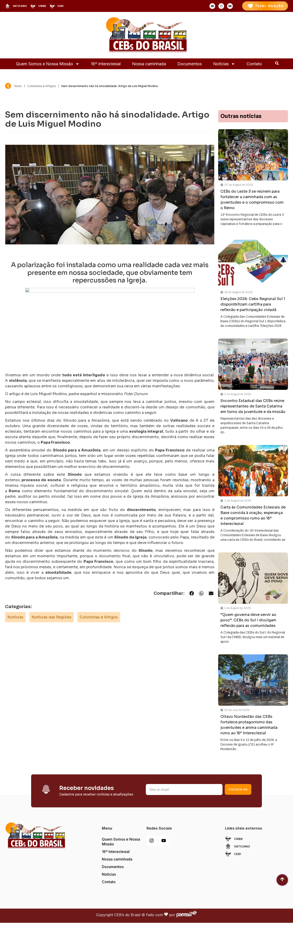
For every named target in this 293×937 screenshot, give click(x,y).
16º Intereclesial (106, 63)
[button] (191, 593)
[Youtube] (164, 841)
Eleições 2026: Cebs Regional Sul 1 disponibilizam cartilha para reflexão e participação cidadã (252, 304)
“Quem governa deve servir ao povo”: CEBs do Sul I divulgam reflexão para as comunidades (248, 620)
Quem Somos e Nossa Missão (44, 63)
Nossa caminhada (149, 63)
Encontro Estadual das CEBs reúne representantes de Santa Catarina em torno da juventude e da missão (252, 406)
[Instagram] (151, 841)
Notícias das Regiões (51, 617)
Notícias (221, 63)
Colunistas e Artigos (41, 86)
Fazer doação (269, 5)
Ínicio (18, 86)
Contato (254, 63)
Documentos (189, 63)
